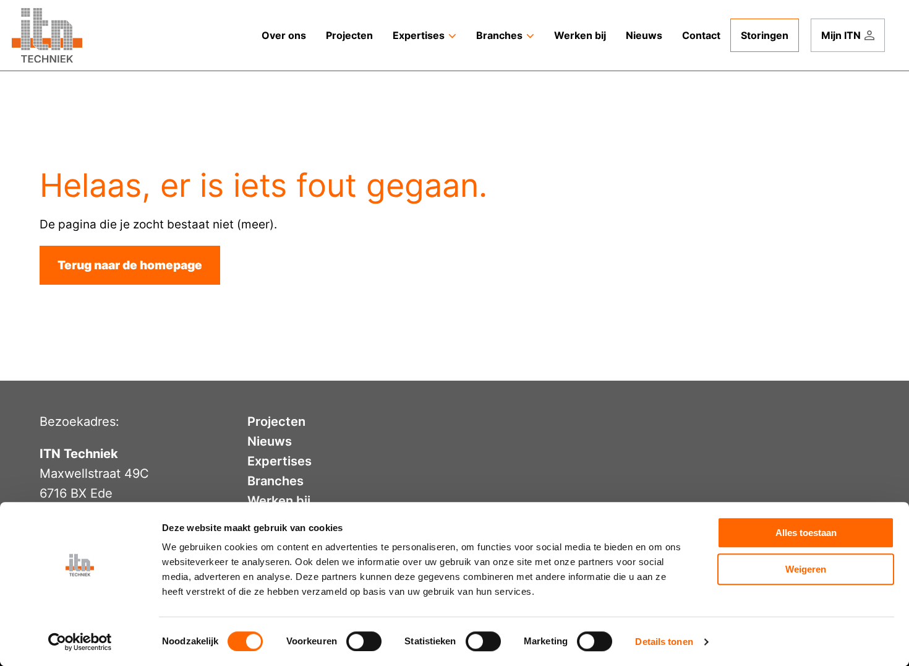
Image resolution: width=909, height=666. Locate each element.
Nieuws (269, 441)
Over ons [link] (284, 35)
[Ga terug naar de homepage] (47, 35)
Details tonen (664, 641)
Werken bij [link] (580, 35)
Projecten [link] (349, 35)
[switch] (364, 641)
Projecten (276, 421)
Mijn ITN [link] (841, 35)
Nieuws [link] (644, 35)
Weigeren (805, 569)
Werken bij (278, 500)
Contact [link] (701, 35)
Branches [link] (499, 35)
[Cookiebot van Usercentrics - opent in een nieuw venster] (80, 642)
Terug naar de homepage (130, 264)
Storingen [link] (764, 35)
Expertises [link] (419, 35)
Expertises (279, 461)
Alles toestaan (806, 532)
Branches (275, 481)
